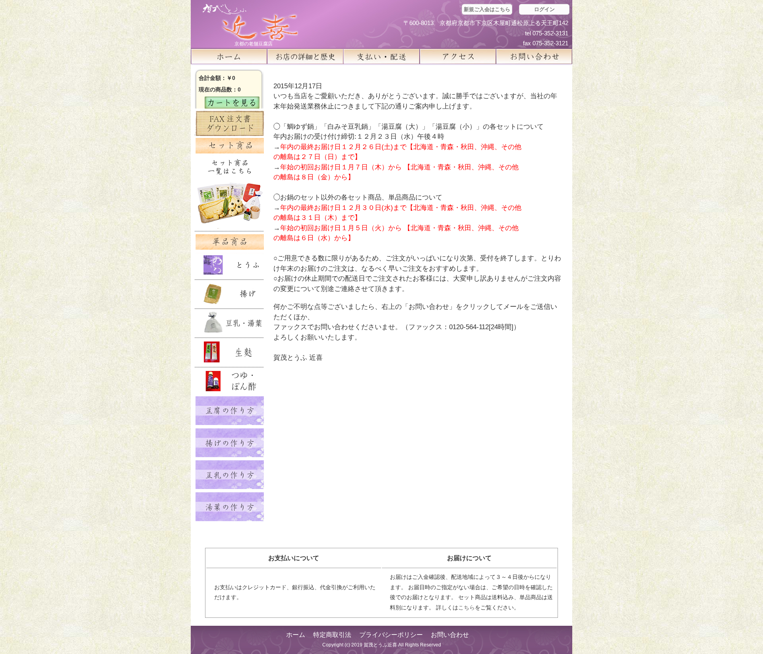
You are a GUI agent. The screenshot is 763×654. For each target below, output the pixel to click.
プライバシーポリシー (391, 634)
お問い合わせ (450, 634)
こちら (466, 607)
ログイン (544, 9)
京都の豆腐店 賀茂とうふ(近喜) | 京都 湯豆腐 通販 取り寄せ (250, 22)
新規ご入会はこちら (487, 9)
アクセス (458, 56)
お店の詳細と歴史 (305, 56)
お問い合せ (534, 56)
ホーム (229, 56)
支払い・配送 (381, 56)
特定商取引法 (332, 634)
